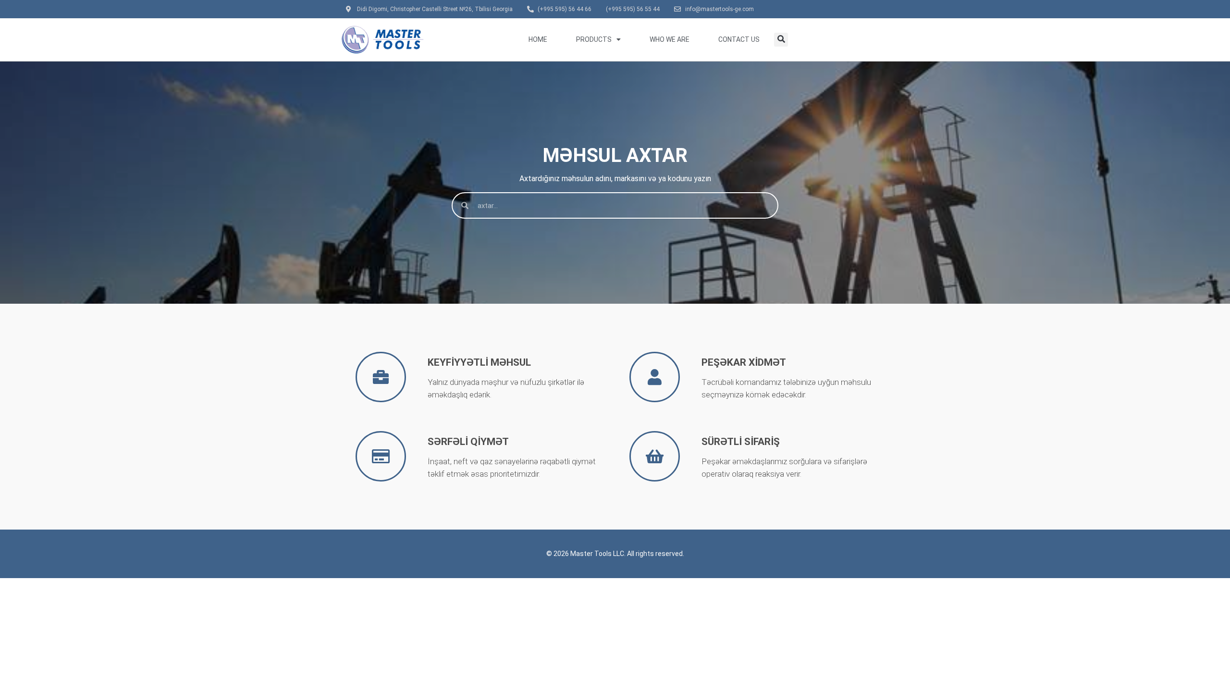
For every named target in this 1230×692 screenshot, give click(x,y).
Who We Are (669, 39)
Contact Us (739, 39)
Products (594, 39)
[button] (781, 40)
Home (538, 39)
